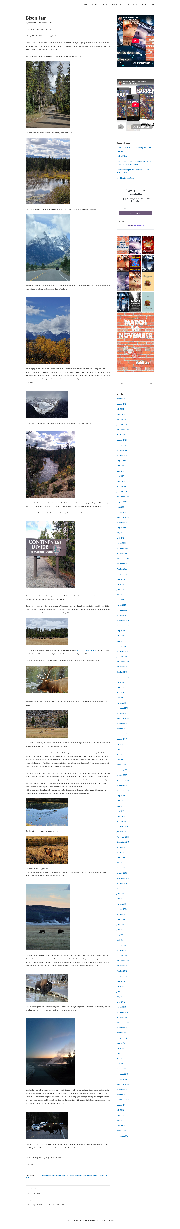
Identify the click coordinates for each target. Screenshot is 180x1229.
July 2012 (120, 986)
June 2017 (120, 749)
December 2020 (123, 558)
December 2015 (123, 837)
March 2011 (121, 1069)
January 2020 (122, 615)
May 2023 (120, 476)
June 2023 (120, 471)
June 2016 (120, 806)
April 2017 (121, 759)
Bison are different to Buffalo (86, 650)
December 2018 (123, 662)
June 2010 (120, 1115)
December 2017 (123, 718)
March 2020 (121, 605)
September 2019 (123, 625)
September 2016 (123, 790)
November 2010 (123, 1089)
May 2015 (120, 863)
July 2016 (120, 801)
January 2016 (122, 832)
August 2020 (122, 579)
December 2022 (123, 497)
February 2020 (122, 610)
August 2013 (122, 919)
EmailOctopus (140, 225)
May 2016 (120, 811)
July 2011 (120, 1048)
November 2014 (123, 878)
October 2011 (122, 1033)
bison (37, 1175)
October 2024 (122, 435)
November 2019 (123, 620)
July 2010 (120, 1110)
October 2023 (122, 455)
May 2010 (120, 1120)
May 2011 (120, 1058)
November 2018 (123, 667)
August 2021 (122, 528)
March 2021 (121, 543)
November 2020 (123, 564)
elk (41, 1175)
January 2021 (122, 553)
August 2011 (122, 1043)
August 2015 (122, 857)
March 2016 (121, 821)
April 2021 (121, 538)
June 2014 (120, 899)
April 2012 (121, 1002)
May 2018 (120, 692)
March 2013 (121, 945)
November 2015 (123, 842)
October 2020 (122, 569)
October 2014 (122, 883)
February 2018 (122, 708)
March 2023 (121, 486)
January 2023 (122, 491)
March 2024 (121, 445)
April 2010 (121, 1125)
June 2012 (120, 991)
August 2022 (122, 502)
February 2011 (122, 1074)
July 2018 (120, 682)
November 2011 (123, 1027)
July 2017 (120, 744)
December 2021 (123, 517)
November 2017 (123, 723)
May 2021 (120, 533)
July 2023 (120, 466)
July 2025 (120, 409)
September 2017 (123, 734)
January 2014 (122, 909)
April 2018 (121, 698)
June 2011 (120, 1053)
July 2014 (120, 893)
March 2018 (121, 703)
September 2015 (123, 852)
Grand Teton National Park (51, 1175)
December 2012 (123, 960)
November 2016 (123, 785)
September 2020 (123, 574)
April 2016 (121, 816)
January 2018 (122, 713)
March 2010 (121, 1131)
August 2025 (122, 404)
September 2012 (123, 976)
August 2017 (122, 739)
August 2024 (122, 440)
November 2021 (123, 522)
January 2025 (122, 424)
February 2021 (122, 548)
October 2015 (122, 847)
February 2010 (122, 1136)
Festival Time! (122, 156)
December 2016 (123, 780)
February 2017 (122, 770)
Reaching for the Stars (125, 178)
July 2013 (120, 924)
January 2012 (122, 1017)
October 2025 (122, 399)
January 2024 (122, 450)
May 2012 (120, 997)
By (31, 23)
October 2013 (122, 914)
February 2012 (122, 1012)
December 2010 (123, 1084)
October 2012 (122, 971)
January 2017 (122, 775)
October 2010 (122, 1095)
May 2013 (120, 935)
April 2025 (121, 414)
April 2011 (121, 1064)
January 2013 (122, 955)
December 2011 (123, 1022)
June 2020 (120, 589)
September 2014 (123, 888)
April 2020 (121, 600)
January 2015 (122, 873)
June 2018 (120, 687)
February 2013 (122, 950)
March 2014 (121, 904)
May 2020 (120, 594)
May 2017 (120, 754)
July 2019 (120, 636)
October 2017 (122, 728)
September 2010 (123, 1100)
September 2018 (123, 677)
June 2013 (120, 930)
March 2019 (121, 646)
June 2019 (120, 641)
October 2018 (122, 672)
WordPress (110, 1220)
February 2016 (122, 826)
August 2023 (122, 460)
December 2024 (123, 430)
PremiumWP (91, 1220)
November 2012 (123, 966)
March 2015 (121, 868)
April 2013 (121, 940)
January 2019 (122, 656)
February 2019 (122, 651)
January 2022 (122, 512)
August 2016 (122, 796)
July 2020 (120, 584)
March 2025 (121, 419)
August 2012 (122, 981)
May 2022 (120, 507)
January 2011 (122, 1079)
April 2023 (121, 481)
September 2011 (123, 1038)
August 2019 (122, 631)
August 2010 (122, 1105)
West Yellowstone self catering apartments (77, 1175)
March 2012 (121, 1007)
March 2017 (121, 765)
